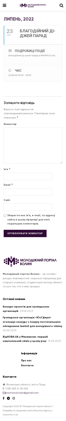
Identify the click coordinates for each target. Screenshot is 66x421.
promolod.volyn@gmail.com (22, 392)
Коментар (10, 124)
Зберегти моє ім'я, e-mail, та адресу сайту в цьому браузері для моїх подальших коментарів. (31, 219)
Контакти (27, 365)
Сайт (7, 200)
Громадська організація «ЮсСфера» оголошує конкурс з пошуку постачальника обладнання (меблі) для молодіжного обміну (32, 322)
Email (8, 184)
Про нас (26, 360)
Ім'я (7, 169)
